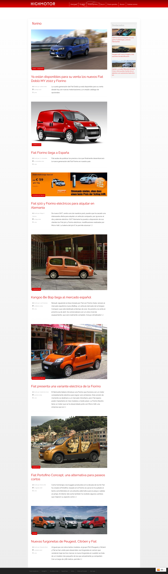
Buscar (122, 4)
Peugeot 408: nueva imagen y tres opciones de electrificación (123, 55)
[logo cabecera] (43, 4)
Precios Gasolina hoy (33, 571)
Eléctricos (74, 4)
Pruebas (82, 4)
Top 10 (102, 4)
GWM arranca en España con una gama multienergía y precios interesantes (123, 39)
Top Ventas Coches (54, 571)
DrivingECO (44, 571)
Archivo (72, 571)
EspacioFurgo (65, 571)
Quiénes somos (132, 4)
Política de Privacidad (82, 571)
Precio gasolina (112, 4)
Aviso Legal (92, 571)
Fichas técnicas (93, 4)
